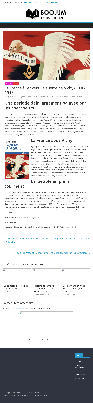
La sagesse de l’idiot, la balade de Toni (16, 287)
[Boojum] (5, 25)
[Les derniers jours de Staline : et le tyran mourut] (76, 270)
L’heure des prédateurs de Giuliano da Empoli (40, 2)
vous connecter (19, 308)
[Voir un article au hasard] (87, 25)
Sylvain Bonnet (26, 97)
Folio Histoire (64, 97)
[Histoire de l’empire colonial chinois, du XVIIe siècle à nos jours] (46, 270)
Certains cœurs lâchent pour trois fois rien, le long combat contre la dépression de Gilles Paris (46, 240)
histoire (80, 97)
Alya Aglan (54, 97)
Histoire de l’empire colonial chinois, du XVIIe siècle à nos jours (46, 288)
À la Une (9, 84)
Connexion (79, 361)
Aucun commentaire (41, 97)
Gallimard (73, 97)
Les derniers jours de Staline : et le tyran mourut (74, 288)
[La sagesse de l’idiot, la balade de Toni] (17, 270)
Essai (16, 84)
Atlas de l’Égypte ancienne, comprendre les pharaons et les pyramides (52, 252)
